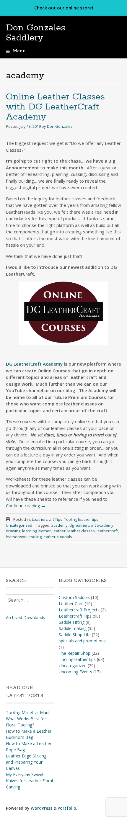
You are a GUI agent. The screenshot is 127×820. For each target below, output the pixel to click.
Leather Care (71, 603)
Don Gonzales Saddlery (35, 33)
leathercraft (107, 530)
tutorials (64, 536)
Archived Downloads (25, 617)
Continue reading (26, 505)
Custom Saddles (74, 597)
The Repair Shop (74, 653)
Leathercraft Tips (47, 519)
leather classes (81, 530)
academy (59, 525)
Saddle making (73, 628)
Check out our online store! (63, 8)
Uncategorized (19, 525)
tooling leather (43, 536)
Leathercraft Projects (79, 610)
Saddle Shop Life (75, 634)
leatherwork (17, 536)
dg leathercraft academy (91, 525)
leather (59, 530)
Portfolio (67, 808)
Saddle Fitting (71, 622)
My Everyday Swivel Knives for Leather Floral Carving (29, 781)
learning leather (36, 530)
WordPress (41, 808)
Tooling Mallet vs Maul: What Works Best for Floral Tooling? (28, 719)
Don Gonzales (60, 126)
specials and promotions (82, 641)
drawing (13, 530)
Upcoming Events (75, 672)
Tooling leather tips (81, 519)
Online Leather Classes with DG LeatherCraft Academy (55, 107)
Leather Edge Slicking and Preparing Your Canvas (26, 762)
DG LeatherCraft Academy (34, 364)
